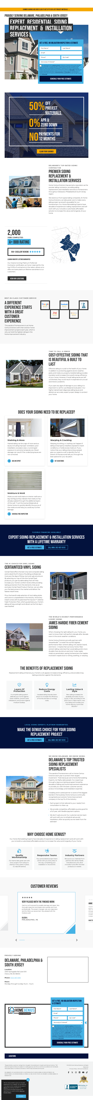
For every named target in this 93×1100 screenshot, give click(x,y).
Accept (21, 1096)
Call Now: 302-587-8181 (57, 547)
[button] (16, 940)
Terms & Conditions (83, 1068)
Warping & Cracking (61, 440)
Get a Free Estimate (34, 547)
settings (6, 1087)
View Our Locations (17, 278)
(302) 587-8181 (15, 978)
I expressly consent (56, 65)
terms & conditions (45, 1066)
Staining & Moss (16, 440)
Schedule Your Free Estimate (60, 78)
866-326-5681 (72, 69)
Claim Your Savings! (46, 151)
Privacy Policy (61, 1035)
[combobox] (61, 62)
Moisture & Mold (16, 493)
